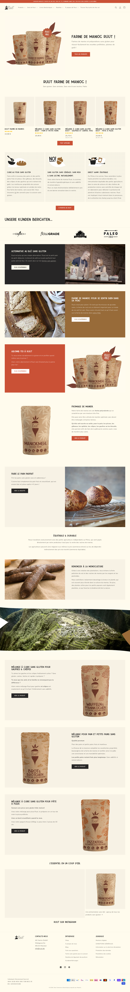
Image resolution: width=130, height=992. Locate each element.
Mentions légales (101, 940)
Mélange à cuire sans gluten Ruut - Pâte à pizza (108, 129)
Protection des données (103, 950)
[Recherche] (116, 7)
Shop (67, 940)
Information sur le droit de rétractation (108, 947)
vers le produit (19, 831)
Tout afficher (65, 143)
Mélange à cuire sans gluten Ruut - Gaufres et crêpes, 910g (79, 129)
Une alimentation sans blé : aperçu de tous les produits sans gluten (103, 913)
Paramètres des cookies (103, 954)
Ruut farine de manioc (14, 129)
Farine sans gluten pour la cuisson (76, 954)
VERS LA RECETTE (19, 490)
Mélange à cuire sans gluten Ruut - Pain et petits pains (47, 129)
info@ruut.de (40, 949)
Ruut (55, 987)
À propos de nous (71, 944)
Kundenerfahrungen (71, 960)
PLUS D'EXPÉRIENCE (20, 267)
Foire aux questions (71, 950)
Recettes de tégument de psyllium (76, 957)
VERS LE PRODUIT (80, 438)
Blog (66, 947)
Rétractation (100, 957)
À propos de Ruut (65, 207)
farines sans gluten (49, 261)
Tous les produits (81, 54)
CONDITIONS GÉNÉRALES (104, 944)
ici (15, 193)
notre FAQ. (97, 313)
